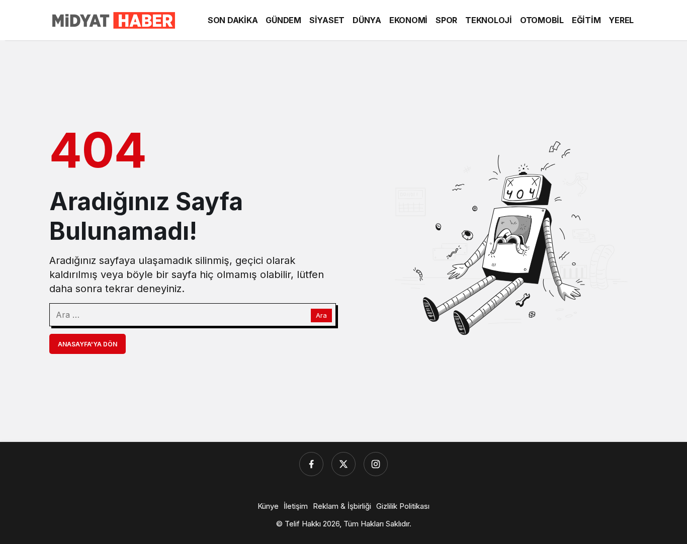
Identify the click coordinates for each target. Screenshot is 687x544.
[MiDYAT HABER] (112, 19)
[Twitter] (343, 464)
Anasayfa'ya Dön (87, 344)
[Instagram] (376, 464)
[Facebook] (311, 464)
